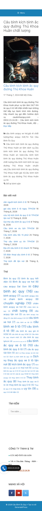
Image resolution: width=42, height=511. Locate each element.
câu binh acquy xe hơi (17, 133)
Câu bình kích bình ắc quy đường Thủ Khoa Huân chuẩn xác (21, 165)
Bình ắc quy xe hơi (25, 281)
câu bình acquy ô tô (19, 318)
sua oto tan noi (28, 371)
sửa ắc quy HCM (23, 374)
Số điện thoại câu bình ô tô (17, 254)
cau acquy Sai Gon (17, 286)
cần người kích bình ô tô (15, 202)
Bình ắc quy (12, 278)
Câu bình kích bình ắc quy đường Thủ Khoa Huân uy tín (21, 176)
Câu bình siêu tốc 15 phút (16, 235)
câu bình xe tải (24, 322)
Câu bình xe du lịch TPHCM (19, 228)
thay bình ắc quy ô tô (21, 385)
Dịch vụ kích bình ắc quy (21, 357)
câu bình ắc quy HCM (21, 334)
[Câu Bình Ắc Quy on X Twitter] (26, 493)
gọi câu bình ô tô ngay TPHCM (19, 209)
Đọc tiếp (7, 126)
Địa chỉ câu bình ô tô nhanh (16, 248)
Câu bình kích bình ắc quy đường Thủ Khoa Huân (21, 87)
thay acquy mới (17, 137)
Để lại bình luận (13, 183)
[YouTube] (19, 493)
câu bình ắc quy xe (19, 341)
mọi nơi (26, 367)
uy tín (30, 388)
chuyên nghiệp (17, 303)
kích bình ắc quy (23, 364)
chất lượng (22, 310)
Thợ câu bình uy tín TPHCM (19, 241)
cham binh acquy (23, 299)
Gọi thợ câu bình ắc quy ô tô (17, 222)
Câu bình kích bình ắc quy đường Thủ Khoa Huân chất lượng (21, 158)
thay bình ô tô (19, 378)
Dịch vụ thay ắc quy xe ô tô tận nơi (21, 360)
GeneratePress (21, 507)
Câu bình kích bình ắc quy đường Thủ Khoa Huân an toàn (21, 151)
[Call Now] (4, 468)
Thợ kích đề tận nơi (14, 261)
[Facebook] (12, 493)
